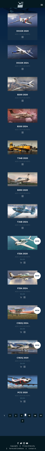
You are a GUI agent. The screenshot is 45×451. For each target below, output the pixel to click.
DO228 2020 (22, 31)
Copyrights (14, 446)
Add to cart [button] (21, 262)
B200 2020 (22, 95)
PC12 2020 (23, 392)
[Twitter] (21, 443)
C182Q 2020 (22, 358)
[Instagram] (24, 443)
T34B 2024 (22, 222)
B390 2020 (22, 190)
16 (35, 415)
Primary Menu (42, 5)
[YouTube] (27, 443)
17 (41, 415)
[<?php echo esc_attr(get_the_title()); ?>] (22, 37)
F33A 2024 (22, 288)
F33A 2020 (22, 254)
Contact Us (32, 448)
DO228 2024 (22, 63)
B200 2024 (22, 126)
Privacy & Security (28, 446)
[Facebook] (18, 443)
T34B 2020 (22, 158)
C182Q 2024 (22, 323)
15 (29, 415)
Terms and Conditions (16, 448)
